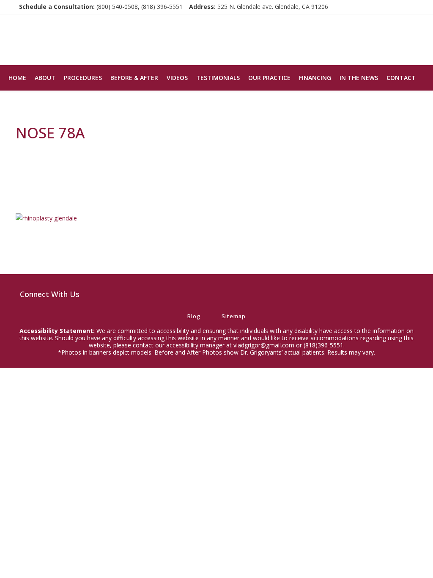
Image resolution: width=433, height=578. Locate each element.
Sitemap (234, 316)
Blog (193, 316)
